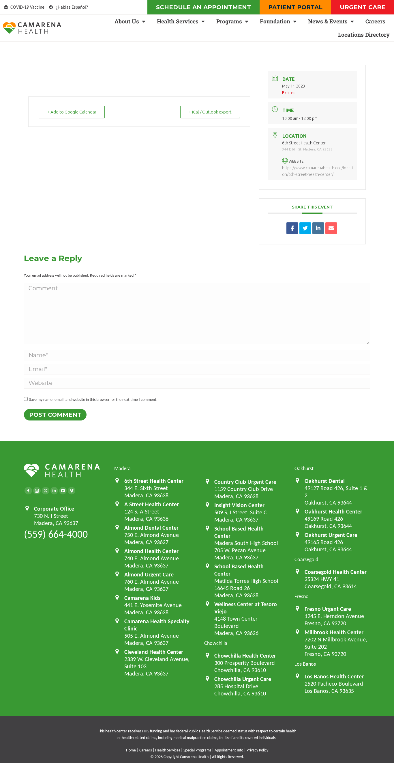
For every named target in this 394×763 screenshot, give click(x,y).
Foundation (275, 21)
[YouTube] (63, 490)
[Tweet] (305, 228)
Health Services (177, 21)
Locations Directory (364, 34)
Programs (229, 21)
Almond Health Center (151, 551)
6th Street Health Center (153, 480)
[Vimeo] (71, 490)
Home (131, 750)
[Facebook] (28, 490)
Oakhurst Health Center (333, 511)
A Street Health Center (151, 504)
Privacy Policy (257, 750)
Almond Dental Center (151, 527)
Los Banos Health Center (334, 676)
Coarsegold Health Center (336, 571)
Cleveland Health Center (153, 651)
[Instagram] (37, 490)
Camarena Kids (142, 597)
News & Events (328, 21)
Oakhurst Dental (325, 480)
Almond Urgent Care (149, 574)
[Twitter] (45, 490)
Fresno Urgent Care (328, 608)
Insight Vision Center (239, 505)
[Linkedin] (318, 228)
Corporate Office (54, 508)
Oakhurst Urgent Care (331, 534)
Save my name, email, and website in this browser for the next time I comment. (93, 399)
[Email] (331, 228)
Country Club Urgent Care (245, 481)
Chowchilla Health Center (245, 655)
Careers (375, 21)
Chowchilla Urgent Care (242, 678)
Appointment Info (229, 750)
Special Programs (197, 750)
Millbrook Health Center (334, 632)
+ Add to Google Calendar (71, 111)
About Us (127, 21)
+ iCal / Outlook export (210, 111)
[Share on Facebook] (292, 228)
